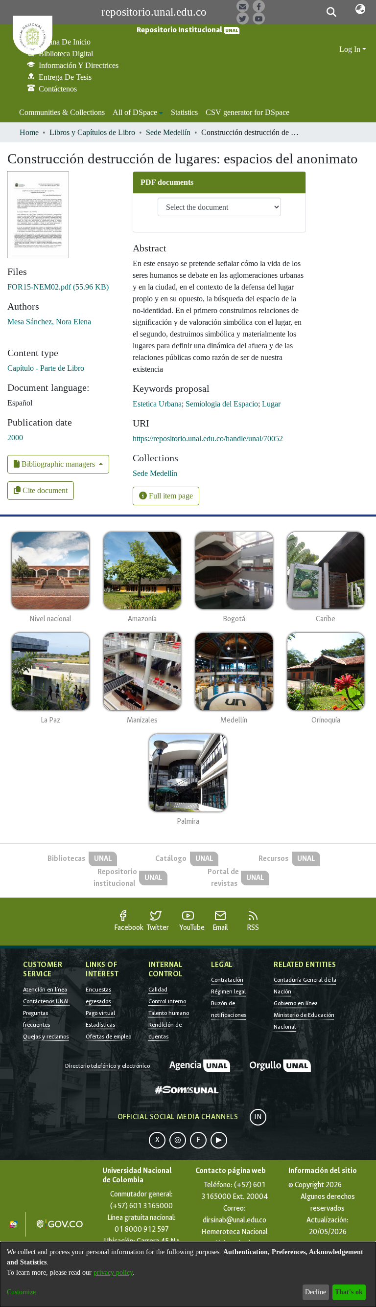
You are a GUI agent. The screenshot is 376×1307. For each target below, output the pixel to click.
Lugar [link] (271, 404)
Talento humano (168, 1013)
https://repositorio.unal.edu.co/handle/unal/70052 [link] (208, 438)
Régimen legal (228, 991)
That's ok (349, 1292)
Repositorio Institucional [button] (180, 30)
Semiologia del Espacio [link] (222, 404)
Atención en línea (45, 989)
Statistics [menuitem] (184, 112)
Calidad (157, 989)
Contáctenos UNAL (46, 1001)
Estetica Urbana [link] (157, 404)
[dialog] (188, 1274)
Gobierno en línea (296, 1003)
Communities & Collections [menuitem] (62, 112)
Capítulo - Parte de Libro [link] (45, 368)
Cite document (44, 490)
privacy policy (113, 1272)
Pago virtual (100, 1013)
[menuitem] (138, 112)
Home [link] (29, 132)
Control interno (167, 1001)
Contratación (227, 980)
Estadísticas (100, 1025)
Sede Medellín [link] (168, 132)
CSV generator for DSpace (247, 112)
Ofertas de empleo (108, 1036)
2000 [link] (15, 437)
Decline (315, 1292)
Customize (21, 1292)
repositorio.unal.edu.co (154, 12)
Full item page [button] (170, 496)
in (258, 1117)
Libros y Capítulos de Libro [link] (92, 132)
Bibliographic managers (58, 464)
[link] (58, 287)
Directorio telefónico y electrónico (107, 1066)
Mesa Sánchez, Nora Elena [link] (49, 321)
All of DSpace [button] (135, 112)
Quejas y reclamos (46, 1036)
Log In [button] (350, 49)
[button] (331, 12)
